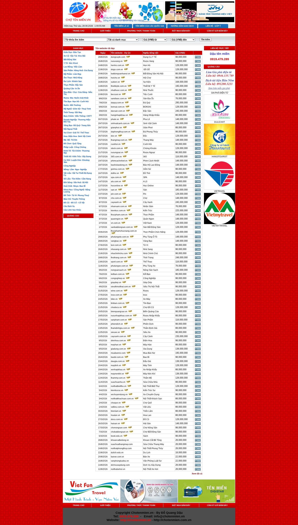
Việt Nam (147, 223)
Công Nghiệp (149, 278)
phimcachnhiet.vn (119, 161)
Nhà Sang (148, 249)
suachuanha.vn (118, 382)
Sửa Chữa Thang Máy (153, 444)
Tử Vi (145, 245)
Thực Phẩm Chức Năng (154, 232)
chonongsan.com (119, 427)
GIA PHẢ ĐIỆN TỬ (219, 93)
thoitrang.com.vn (118, 257)
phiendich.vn (117, 324)
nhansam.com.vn (119, 206)
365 (145, 156)
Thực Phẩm (148, 214)
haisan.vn (115, 423)
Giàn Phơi (148, 127)
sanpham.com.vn (119, 320)
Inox (145, 295)
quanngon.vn (117, 219)
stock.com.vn (117, 148)
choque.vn (116, 403)
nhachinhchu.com (119, 253)
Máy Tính (147, 365)
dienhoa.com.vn (118, 340)
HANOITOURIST (219, 156)
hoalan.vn (115, 415)
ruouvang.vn (117, 61)
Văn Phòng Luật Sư (152, 461)
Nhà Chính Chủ (150, 253)
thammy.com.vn (118, 378)
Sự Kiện (147, 82)
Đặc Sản (147, 111)
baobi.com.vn (117, 357)
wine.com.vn (117, 291)
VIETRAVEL (219, 191)
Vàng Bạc (147, 241)
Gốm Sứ (147, 169)
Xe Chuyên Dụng (151, 394)
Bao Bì (146, 357)
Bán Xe (146, 457)
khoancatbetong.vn (120, 440)
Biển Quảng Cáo (151, 311)
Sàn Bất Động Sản (152, 227)
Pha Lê (146, 119)
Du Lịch (146, 452)
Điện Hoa (147, 340)
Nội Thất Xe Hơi (150, 469)
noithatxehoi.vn (118, 469)
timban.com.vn (118, 303)
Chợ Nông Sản (150, 427)
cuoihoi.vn (116, 144)
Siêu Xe (147, 332)
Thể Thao (147, 262)
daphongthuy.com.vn (120, 132)
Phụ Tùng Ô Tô (150, 237)
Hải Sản (147, 423)
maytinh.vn (116, 365)
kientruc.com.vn (118, 210)
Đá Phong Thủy (150, 132)
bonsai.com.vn (118, 107)
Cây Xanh (147, 202)
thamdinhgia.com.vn (120, 328)
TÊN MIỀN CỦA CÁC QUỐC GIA (149, 26)
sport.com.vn (117, 262)
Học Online (148, 185)
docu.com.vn (117, 419)
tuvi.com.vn (116, 245)
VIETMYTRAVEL (219, 226)
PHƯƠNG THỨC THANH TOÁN (141, 31)
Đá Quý (146, 102)
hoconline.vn (117, 185)
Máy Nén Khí (149, 374)
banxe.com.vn (117, 457)
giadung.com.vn (118, 349)
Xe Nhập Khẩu (150, 369)
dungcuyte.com (118, 57)
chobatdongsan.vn (119, 432)
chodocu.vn (116, 307)
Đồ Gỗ (146, 69)
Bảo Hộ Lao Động (151, 165)
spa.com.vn (116, 177)
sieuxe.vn (115, 332)
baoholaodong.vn (119, 165)
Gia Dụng (147, 349)
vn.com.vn (115, 223)
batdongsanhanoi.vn (120, 73)
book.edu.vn (116, 436)
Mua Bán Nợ (149, 353)
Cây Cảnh (148, 336)
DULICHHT (219, 122)
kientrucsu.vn (117, 390)
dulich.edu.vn (117, 452)
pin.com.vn (116, 194)
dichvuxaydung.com (120, 465)
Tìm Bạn (147, 303)
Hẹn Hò (146, 65)
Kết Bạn (147, 274)
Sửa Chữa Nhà (150, 382)
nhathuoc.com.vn (119, 90)
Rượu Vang (148, 61)
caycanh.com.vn (118, 336)
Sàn (145, 190)
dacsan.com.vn (118, 111)
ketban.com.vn (118, 274)
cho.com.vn (116, 198)
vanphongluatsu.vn (120, 461)
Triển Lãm (148, 411)
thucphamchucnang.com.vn (124, 231)
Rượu (146, 291)
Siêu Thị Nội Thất (151, 286)
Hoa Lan (147, 415)
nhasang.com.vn (118, 249)
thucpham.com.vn (119, 214)
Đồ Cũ (146, 419)
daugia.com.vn (118, 361)
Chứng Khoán (149, 148)
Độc (145, 136)
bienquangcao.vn (119, 311)
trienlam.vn (116, 411)
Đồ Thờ (146, 173)
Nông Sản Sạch (150, 270)
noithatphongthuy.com (121, 448)
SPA (145, 177)
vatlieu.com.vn (117, 407)
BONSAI (147, 107)
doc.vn (114, 136)
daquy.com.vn (117, 102)
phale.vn (115, 119)
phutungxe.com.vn (119, 266)
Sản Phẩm (148, 320)
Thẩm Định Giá (150, 328)
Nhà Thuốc (148, 90)
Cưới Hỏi (147, 144)
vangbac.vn (116, 241)
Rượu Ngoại (149, 152)
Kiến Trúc (147, 210)
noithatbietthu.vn (118, 386)
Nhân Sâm (148, 206)
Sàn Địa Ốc (148, 98)
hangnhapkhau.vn (119, 115)
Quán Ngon (148, 219)
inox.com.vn (116, 295)
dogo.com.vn (117, 69)
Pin (144, 194)
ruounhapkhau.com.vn (121, 315)
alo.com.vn (116, 181)
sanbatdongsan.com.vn (122, 227)
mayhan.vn (116, 344)
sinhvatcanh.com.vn (120, 123)
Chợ (145, 198)
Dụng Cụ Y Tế (149, 57)
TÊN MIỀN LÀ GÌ (121, 26)
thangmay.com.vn (119, 140)
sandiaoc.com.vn (119, 98)
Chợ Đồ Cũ (148, 307)
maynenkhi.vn (117, 374)
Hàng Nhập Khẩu (151, 115)
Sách (145, 436)
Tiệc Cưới (147, 94)
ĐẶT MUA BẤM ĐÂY (181, 31)
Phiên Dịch (148, 324)
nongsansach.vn (118, 270)
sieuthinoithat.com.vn (121, 286)
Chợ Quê (147, 403)
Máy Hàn (147, 344)
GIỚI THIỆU (105, 31)
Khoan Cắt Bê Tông (152, 440)
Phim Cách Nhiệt (151, 161)
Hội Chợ (147, 78)
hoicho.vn (115, 78)
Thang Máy (148, 140)
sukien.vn (115, 82)
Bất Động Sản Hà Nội (153, 73)
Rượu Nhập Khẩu (151, 315)
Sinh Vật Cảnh (150, 123)
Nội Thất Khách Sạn (152, 398)
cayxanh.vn (116, 202)
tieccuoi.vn (116, 94)
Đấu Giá (147, 361)
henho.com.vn (117, 65)
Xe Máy (146, 299)
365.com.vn (116, 156)
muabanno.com (118, 353)
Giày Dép (147, 282)
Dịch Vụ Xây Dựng (152, 465)
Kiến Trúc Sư (149, 390)
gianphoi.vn (116, 127)
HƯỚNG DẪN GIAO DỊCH (182, 26)
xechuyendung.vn (119, 394)
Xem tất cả (197, 473)
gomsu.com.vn (118, 169)
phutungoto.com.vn (120, 237)
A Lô (145, 181)
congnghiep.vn (118, 278)
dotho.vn (115, 173)
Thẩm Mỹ (147, 378)
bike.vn (114, 299)
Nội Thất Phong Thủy (153, 448)
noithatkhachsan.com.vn (122, 398)
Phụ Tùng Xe (149, 266)
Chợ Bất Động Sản (152, 432)
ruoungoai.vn (117, 152)
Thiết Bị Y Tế (149, 86)
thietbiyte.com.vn (119, 86)
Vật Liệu (147, 407)
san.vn (114, 190)
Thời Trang (148, 257)
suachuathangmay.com (122, 444)
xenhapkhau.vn (118, 369)
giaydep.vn (116, 282)
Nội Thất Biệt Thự (151, 386)
